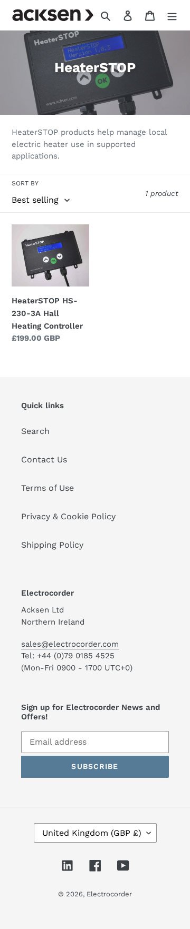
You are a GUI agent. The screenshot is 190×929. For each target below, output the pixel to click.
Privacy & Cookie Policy (68, 516)
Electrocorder (109, 894)
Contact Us (44, 459)
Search (35, 431)
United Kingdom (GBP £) (91, 833)
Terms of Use (47, 488)
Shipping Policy (52, 545)
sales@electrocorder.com (70, 644)
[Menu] (172, 15)
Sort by (25, 183)
